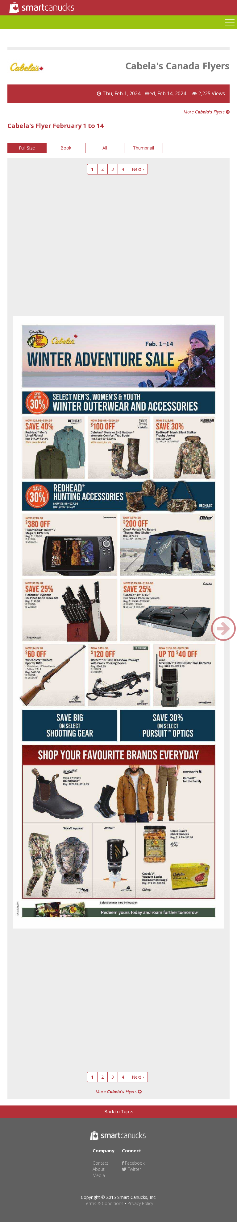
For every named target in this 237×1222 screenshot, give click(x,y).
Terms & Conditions (103, 1203)
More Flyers (205, 112)
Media (99, 1175)
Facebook (134, 1163)
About (99, 1169)
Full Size (27, 148)
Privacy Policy (140, 1203)
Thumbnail (143, 148)
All (104, 148)
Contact (100, 1163)
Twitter (134, 1169)
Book (65, 148)
